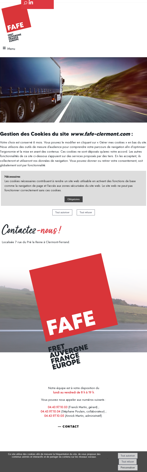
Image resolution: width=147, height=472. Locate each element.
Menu (11, 48)
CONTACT (71, 426)
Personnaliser (128, 467)
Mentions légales (15, 375)
